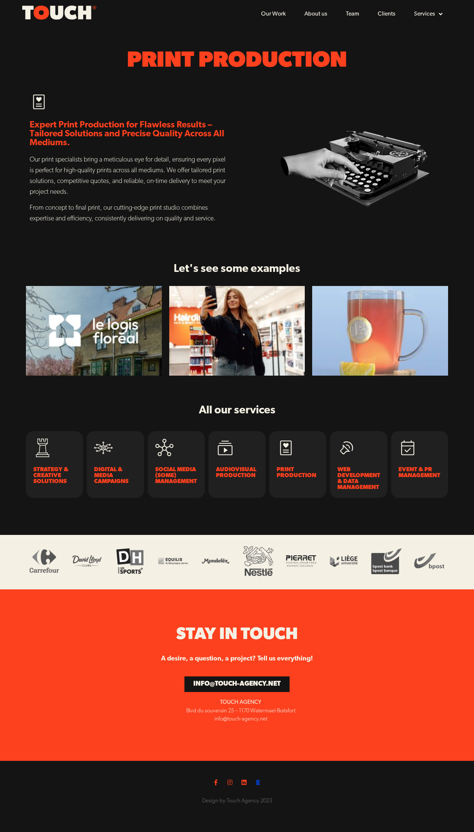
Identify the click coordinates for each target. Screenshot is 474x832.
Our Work (273, 14)
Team (352, 14)
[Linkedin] (244, 782)
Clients (386, 14)
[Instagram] (230, 782)
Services (424, 14)
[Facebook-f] (216, 782)
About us (315, 14)
